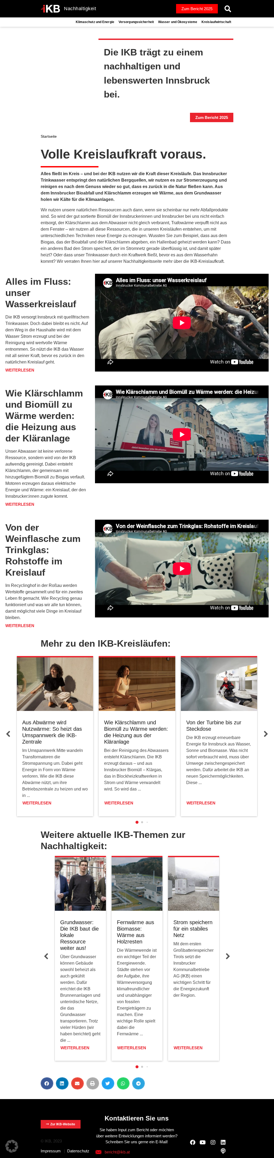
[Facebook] (192, 1142)
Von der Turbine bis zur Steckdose (213, 725)
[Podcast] (223, 1151)
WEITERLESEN (36, 803)
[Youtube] (203, 1142)
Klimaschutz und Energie (95, 22)
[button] (228, 9)
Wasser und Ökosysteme (177, 22)
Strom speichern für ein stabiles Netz (192, 928)
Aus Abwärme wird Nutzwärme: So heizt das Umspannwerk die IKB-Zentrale (52, 732)
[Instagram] (213, 1142)
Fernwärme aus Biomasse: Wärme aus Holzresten (135, 932)
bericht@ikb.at (117, 1152)
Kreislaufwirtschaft (216, 22)
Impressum (51, 1151)
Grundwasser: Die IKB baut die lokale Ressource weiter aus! (79, 935)
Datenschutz (78, 1151)
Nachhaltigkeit (80, 8)
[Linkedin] (223, 1142)
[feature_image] (55, 683)
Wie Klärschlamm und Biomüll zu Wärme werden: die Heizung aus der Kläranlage (136, 732)
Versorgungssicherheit (136, 22)
